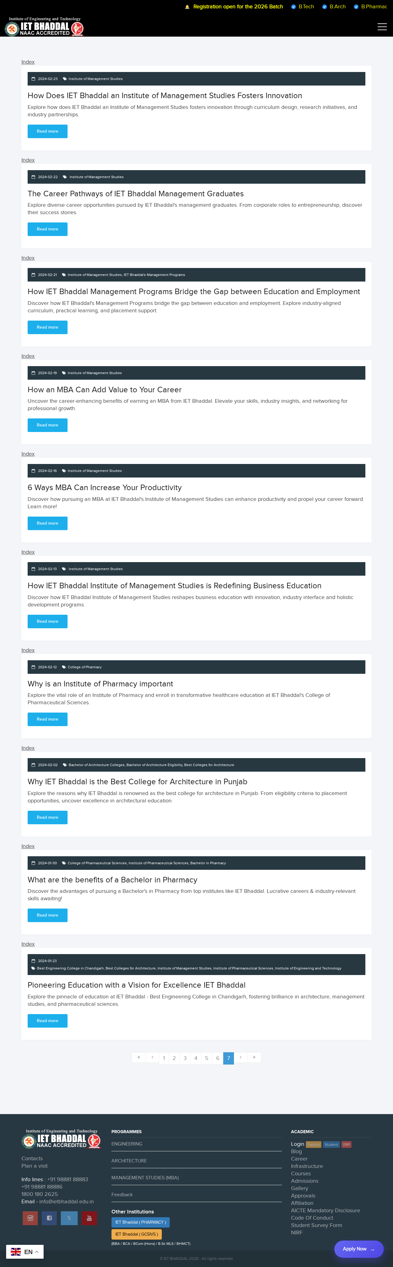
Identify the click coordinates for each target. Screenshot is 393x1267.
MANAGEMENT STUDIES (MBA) (145, 1178)
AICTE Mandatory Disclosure (325, 1210)
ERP (346, 1144)
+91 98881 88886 (42, 1187)
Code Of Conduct (312, 1218)
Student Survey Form (316, 1225)
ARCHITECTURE (129, 1161)
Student (331, 1144)
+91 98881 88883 (67, 1179)
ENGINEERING (126, 1144)
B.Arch (325, 6)
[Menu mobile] (382, 28)
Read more (47, 131)
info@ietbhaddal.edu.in (66, 1201)
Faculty (314, 1144)
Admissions (304, 1181)
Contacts (32, 1158)
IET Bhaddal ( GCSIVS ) (136, 1234)
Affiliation (302, 1203)
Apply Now (355, 1249)
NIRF (297, 1232)
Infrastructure (307, 1166)
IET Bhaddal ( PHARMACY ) (140, 1222)
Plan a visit (34, 1166)
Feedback (122, 1195)
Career (299, 1159)
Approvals (303, 1196)
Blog (296, 1151)
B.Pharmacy (362, 6)
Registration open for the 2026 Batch (225, 6)
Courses (301, 1173)
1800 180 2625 (39, 1194)
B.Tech (293, 6)
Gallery (299, 1188)
